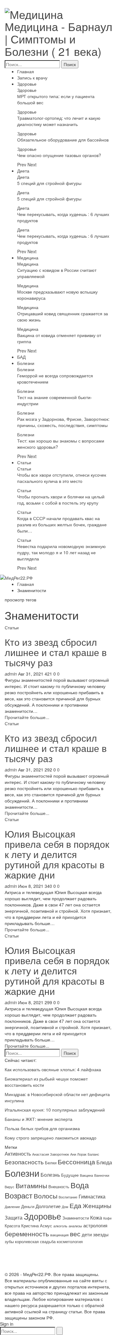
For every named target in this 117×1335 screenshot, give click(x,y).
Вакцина (86, 1175)
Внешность (58, 1186)
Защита (13, 1217)
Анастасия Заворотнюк (50, 1154)
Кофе (107, 1218)
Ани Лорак (78, 1154)
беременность (27, 1233)
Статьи (24, 462)
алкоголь (60, 1226)
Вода (80, 1184)
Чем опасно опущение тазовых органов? (59, 155)
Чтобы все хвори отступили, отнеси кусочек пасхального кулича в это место (61, 478)
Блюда (104, 1162)
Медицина (27, 257)
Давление (12, 1206)
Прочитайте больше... (27, 717)
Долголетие (48, 1206)
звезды (101, 1234)
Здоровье (27, 84)
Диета (23, 171)
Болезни (25, 363)
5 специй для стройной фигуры (49, 183)
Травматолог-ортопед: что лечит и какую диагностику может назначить (58, 121)
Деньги (27, 1206)
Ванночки (101, 1175)
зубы (9, 1241)
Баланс (93, 1154)
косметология (70, 1241)
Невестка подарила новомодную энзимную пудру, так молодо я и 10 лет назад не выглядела (61, 552)
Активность (18, 1153)
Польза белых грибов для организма (42, 1128)
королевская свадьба (35, 1241)
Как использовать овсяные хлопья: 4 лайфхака (53, 1069)
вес (75, 1233)
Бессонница (76, 1161)
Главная (25, 71)
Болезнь (50, 1174)
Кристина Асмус (36, 1226)
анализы (75, 1226)
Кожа (96, 1217)
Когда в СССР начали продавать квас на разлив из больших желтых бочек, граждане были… (62, 524)
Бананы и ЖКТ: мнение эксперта (38, 1119)
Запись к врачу (32, 77)
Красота (12, 1226)
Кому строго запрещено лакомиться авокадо (50, 1138)
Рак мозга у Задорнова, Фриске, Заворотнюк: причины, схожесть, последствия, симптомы (63, 422)
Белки (50, 1163)
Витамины (31, 1185)
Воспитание (68, 1197)
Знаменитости (75, 1218)
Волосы (45, 1195)
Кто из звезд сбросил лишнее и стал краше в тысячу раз (56, 652)
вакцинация (59, 1235)
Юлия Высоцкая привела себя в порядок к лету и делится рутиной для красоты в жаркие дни (57, 854)
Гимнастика (92, 1196)
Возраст (18, 1195)
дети (87, 1234)
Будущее (70, 1175)
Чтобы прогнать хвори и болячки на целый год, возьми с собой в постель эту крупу (61, 499)
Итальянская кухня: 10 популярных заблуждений (55, 1110)
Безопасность (24, 1162)
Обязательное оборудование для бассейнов (63, 140)
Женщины (97, 1206)
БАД (21, 357)
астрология (95, 1225)
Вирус (9, 1186)
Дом (65, 1206)
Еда (75, 1205)
